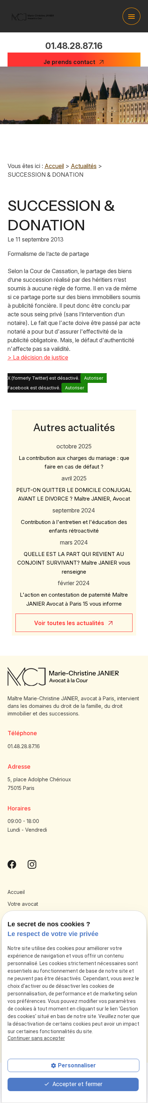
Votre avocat (23, 904)
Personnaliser (77, 1065)
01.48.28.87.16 (73, 46)
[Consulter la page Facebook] (11, 864)
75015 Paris (40, 783)
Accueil (54, 165)
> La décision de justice (38, 357)
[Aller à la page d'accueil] (33, 16)
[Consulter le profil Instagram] (32, 864)
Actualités (84, 165)
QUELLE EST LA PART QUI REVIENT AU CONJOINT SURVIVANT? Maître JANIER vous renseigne (73, 563)
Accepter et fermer (76, 1084)
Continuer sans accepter (36, 1038)
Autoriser (93, 378)
